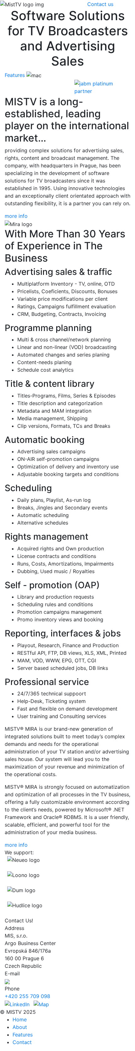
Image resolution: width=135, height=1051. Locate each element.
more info (16, 216)
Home (20, 1019)
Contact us (100, 4)
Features (15, 75)
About (20, 1027)
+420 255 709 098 (27, 996)
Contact (22, 1042)
